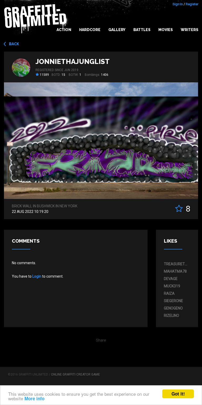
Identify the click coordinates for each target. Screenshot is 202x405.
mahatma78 (175, 271)
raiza (169, 293)
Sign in (178, 4)
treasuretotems (176, 264)
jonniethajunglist (73, 62)
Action (64, 30)
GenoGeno (173, 308)
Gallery (116, 30)
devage (171, 279)
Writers (189, 30)
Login (36, 276)
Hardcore (89, 30)
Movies (165, 30)
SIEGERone (173, 301)
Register (192, 4)
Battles (141, 30)
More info (34, 398)
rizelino (171, 315)
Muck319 (172, 286)
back (14, 44)
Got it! (178, 394)
